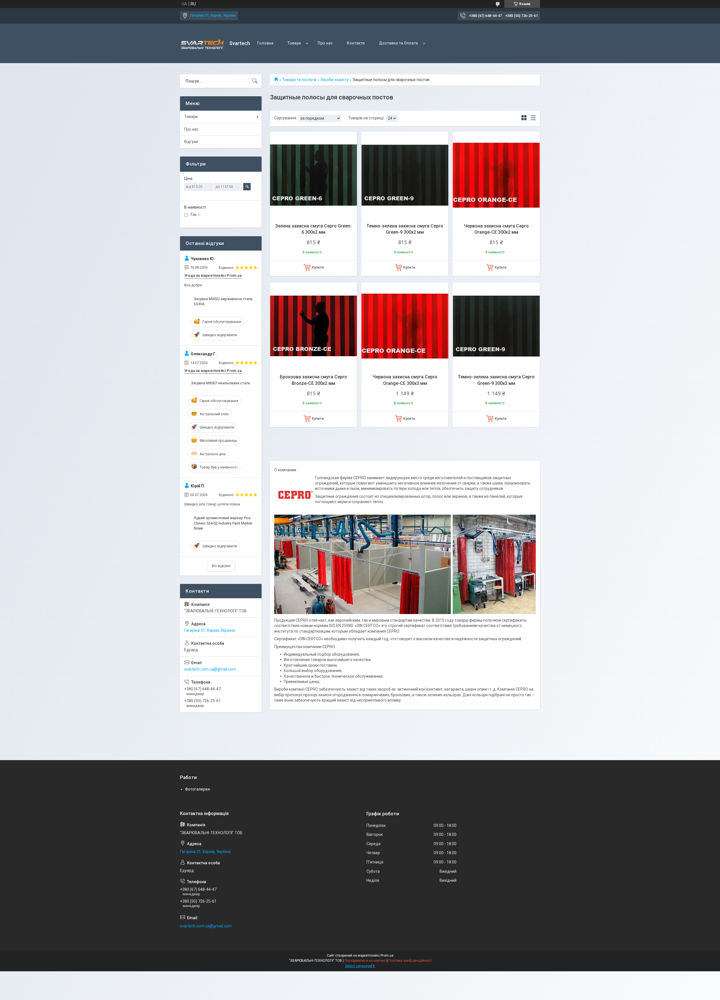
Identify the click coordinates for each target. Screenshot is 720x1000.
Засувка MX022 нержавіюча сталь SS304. (223, 301)
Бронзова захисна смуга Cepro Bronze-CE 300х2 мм (313, 380)
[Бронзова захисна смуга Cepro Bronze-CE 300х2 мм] (313, 326)
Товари (294, 43)
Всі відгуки (221, 566)
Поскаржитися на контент (365, 961)
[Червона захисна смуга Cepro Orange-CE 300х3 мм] (404, 326)
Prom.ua (387, 955)
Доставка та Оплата (398, 43)
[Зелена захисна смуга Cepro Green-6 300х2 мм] (313, 175)
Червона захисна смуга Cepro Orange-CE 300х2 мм (496, 229)
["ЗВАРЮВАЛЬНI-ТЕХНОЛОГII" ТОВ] (202, 43)
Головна (265, 43)
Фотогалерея (197, 789)
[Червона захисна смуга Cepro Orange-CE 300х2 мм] (496, 175)
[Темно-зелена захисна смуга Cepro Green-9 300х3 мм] (496, 326)
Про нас (325, 43)
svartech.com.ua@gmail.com (210, 669)
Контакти (356, 43)
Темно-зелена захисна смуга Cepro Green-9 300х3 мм (496, 380)
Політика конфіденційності (409, 961)
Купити (318, 267)
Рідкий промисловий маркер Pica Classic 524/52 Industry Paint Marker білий (223, 523)
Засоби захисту (334, 79)
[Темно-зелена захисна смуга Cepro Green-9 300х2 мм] (404, 175)
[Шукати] (255, 81)
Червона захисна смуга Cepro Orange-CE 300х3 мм (405, 380)
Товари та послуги (299, 79)
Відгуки (191, 141)
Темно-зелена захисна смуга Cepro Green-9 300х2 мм (404, 229)
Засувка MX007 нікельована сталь (220, 383)
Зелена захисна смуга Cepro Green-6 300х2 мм (313, 229)
